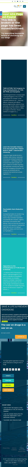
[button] (15, 6)
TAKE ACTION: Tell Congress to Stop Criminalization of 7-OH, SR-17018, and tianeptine (13, 409)
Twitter (1, 14)
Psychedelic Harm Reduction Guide (12, 420)
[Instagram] (20, 1)
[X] (15, 1)
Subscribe (8, 380)
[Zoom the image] (8, 397)
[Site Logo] (6, 6)
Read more (14, 115)
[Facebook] (12, 1)
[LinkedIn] (23, 1)
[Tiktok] (25, 1)
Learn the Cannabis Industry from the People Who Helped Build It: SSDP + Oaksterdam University (13, 415)
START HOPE (4, 321)
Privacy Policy (6, 448)
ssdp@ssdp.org (21, 462)
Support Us (21, 336)
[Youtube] (17, 1)
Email (1, 17)
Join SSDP (8, 385)
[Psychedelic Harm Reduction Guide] (14, 193)
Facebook (1, 12)
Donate (8, 375)
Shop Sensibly (8, 390)
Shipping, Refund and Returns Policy (21, 449)
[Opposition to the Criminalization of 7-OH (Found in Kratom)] (14, 250)
